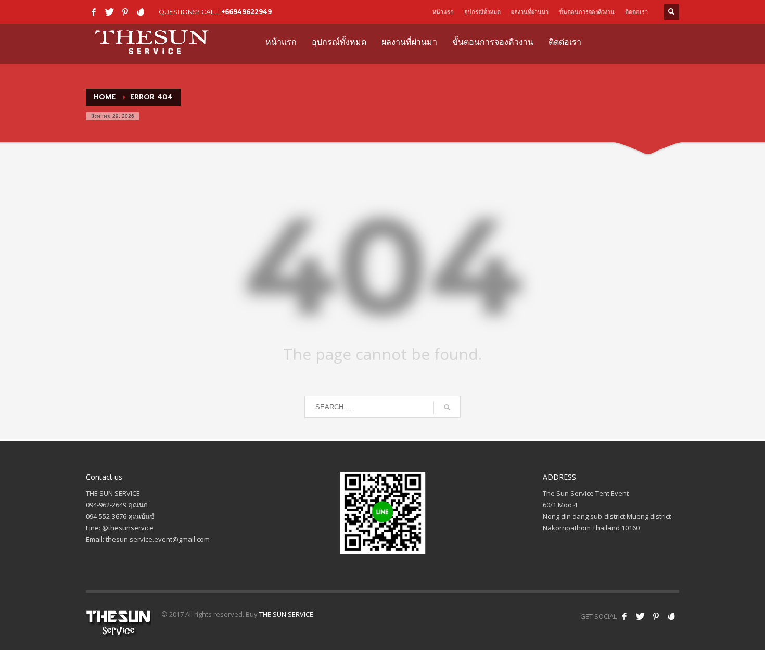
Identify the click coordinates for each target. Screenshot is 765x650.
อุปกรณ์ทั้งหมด (482, 12)
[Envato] (140, 12)
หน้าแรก (443, 12)
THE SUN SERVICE (286, 614)
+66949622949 (246, 12)
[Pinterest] (125, 12)
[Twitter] (109, 12)
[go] (447, 407)
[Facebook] (93, 12)
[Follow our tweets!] (640, 616)
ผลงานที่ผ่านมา (530, 12)
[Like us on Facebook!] (624, 616)
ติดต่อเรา (636, 12)
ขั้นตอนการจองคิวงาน (587, 12)
